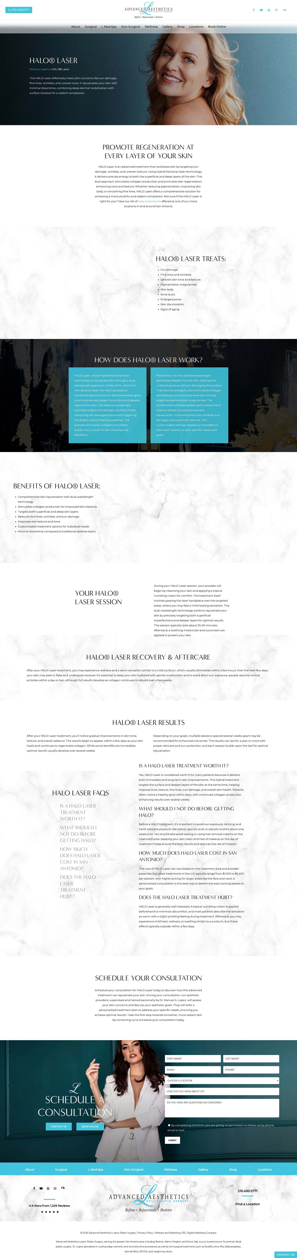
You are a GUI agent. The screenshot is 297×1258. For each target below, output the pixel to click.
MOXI (118, 385)
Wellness (170, 1169)
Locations (265, 1169)
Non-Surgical (133, 1169)
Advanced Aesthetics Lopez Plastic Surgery (79, 1241)
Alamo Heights (173, 1241)
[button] (59, 1126)
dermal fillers (131, 1251)
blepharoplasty (233, 1246)
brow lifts (219, 1246)
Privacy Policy (145, 1232)
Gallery (203, 1169)
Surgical (61, 1169)
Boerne (159, 1241)
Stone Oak (192, 1241)
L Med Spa (95, 1169)
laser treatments (149, 201)
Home (34, 69)
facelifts (209, 1246)
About (29, 1169)
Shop (233, 1169)
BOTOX (144, 1251)
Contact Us (286, 1254)
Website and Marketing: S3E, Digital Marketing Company (186, 1232)
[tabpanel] (192, 782)
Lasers (45, 69)
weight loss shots (162, 1251)
